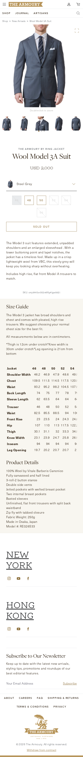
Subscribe (70, 683)
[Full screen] (77, 31)
